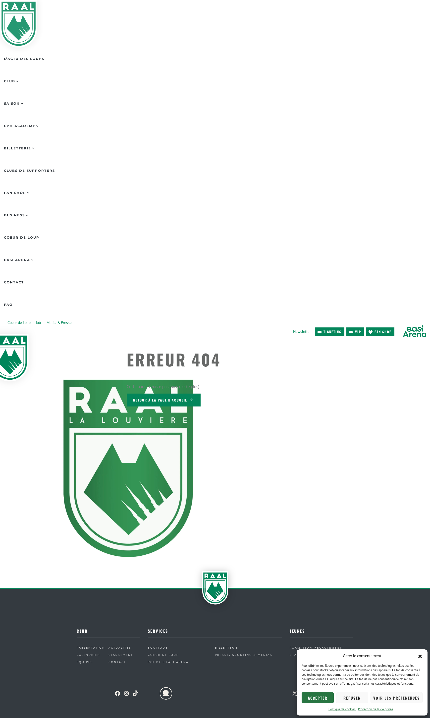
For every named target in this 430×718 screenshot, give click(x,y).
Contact (14, 282)
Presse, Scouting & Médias (243, 655)
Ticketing (332, 331)
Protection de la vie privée (375, 709)
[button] (420, 655)
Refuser (352, 698)
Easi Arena (17, 260)
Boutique (158, 647)
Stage (296, 655)
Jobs (39, 322)
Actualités (119, 647)
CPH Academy (19, 126)
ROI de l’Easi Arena (168, 662)
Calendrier (88, 655)
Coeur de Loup (21, 237)
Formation (301, 647)
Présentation (91, 647)
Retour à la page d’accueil (160, 400)
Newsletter (302, 331)
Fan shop (383, 331)
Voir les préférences (396, 698)
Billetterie (17, 148)
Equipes (85, 662)
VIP (358, 331)
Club (9, 81)
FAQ (8, 305)
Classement (120, 655)
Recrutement (328, 647)
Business (14, 215)
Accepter (317, 698)
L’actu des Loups (24, 59)
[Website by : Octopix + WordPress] (166, 693)
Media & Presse (59, 322)
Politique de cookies (342, 709)
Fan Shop (15, 193)
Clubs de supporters (29, 171)
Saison (12, 103)
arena (414, 331)
